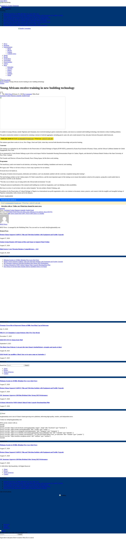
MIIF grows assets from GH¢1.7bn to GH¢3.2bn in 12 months (25, 213)
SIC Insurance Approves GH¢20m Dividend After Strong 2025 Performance (26, 17)
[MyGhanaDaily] (5, 7)
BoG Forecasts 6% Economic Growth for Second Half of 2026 (22, 23)
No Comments (27, 94)
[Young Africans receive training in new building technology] (32, 160)
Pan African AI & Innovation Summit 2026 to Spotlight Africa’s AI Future (25, 20)
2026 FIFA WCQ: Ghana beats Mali (11, 340)
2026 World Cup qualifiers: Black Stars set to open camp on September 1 (23, 354)
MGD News (8, 94)
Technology (7, 58)
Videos (6, 63)
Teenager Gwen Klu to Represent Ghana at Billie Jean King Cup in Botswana (24, 325)
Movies (9, 50)
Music (9, 48)
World (9, 75)
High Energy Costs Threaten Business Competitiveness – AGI (19, 249)
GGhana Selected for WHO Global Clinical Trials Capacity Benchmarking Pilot (27, 18)
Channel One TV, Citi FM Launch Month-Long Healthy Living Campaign (25, 25)
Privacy (6, 370)
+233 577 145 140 (47, 138)
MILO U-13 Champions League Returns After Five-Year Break (20, 332)
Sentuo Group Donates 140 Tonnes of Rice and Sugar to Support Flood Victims (27, 22)
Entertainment (8, 47)
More (5, 65)
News (5, 44)
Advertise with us (6, 206)
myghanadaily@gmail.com (25, 138)
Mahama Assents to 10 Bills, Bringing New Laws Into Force (21, 13)
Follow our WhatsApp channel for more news (27, 206)
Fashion (9, 52)
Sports (6, 55)
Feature (9, 72)
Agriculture (7, 60)
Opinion (9, 73)
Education (10, 67)
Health (6, 57)
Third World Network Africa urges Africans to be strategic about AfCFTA (30, 212)
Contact (6, 373)
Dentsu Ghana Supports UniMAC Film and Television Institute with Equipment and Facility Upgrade (33, 15)
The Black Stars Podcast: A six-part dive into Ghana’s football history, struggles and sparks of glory (31, 347)
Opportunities (8, 62)
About (5, 368)
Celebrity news (11, 53)
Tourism (9, 68)
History (9, 70)
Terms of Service (9, 372)
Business (6, 45)
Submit (20, 534)
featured (2, 208)
